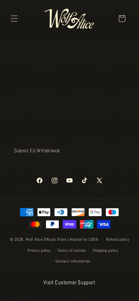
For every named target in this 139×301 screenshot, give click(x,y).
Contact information (73, 261)
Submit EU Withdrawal (37, 150)
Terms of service (71, 250)
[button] (14, 18)
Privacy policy (39, 250)
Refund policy (117, 239)
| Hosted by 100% (83, 239)
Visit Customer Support (69, 282)
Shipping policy (105, 250)
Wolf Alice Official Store (46, 239)
